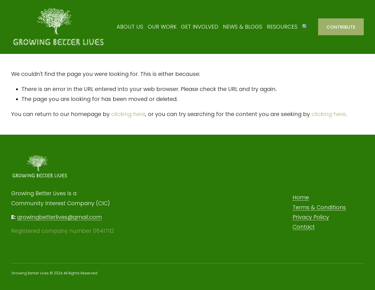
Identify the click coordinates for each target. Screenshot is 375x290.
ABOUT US (130, 26)
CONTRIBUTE (341, 27)
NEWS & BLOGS (242, 26)
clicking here (128, 114)
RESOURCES (282, 26)
